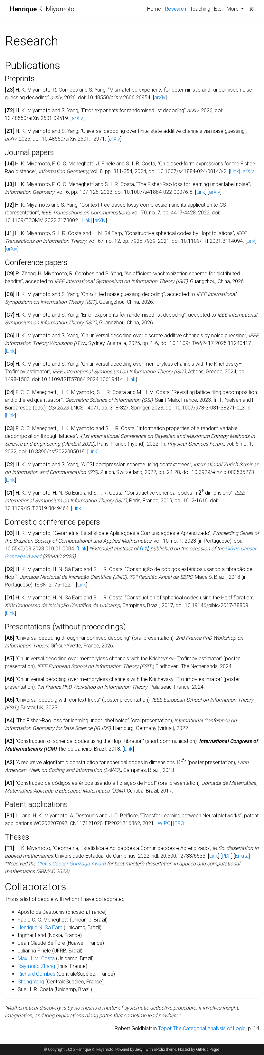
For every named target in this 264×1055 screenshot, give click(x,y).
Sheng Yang (31, 982)
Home (154, 9)
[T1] (143, 549)
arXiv (159, 97)
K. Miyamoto (42, 9)
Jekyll (140, 1049)
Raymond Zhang (36, 966)
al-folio (159, 1049)
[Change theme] (250, 7)
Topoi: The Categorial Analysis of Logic (202, 1028)
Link (234, 171)
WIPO (164, 823)
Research (176, 8)
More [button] (233, 9)
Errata (242, 856)
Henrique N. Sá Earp (40, 927)
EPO (179, 823)
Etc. (218, 9)
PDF (226, 856)
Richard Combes (36, 974)
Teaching (200, 9)
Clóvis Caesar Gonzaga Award (71, 864)
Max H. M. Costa (36, 958)
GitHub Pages (208, 1049)
